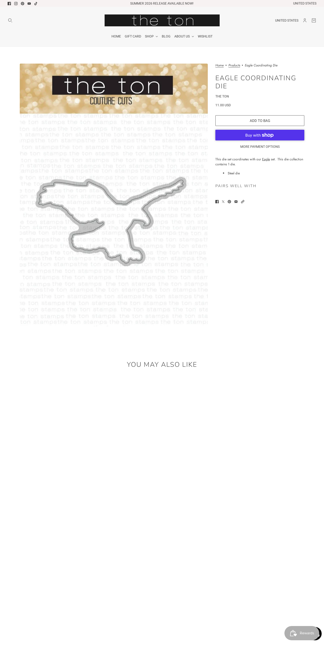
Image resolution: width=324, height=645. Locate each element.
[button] (242, 201)
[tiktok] (35, 3)
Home (219, 66)
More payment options (260, 146)
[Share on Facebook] (217, 201)
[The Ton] (162, 20)
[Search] (10, 20)
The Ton (222, 96)
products (234, 66)
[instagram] (16, 3)
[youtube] (29, 3)
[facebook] (9, 3)
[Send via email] (236, 201)
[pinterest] (22, 3)
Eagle (266, 159)
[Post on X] (223, 202)
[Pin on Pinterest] (229, 201)
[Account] (304, 20)
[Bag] (313, 20)
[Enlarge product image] (114, 195)
